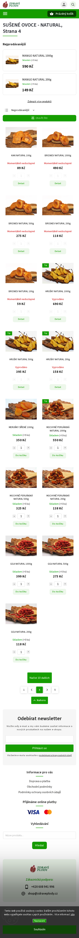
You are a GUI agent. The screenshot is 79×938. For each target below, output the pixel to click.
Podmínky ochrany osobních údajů (39, 792)
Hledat (39, 845)
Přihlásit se (39, 748)
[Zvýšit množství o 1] (28, 447)
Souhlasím (39, 929)
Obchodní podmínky (39, 787)
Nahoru (41, 700)
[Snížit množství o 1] (14, 447)
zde (73, 914)
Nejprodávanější (20, 110)
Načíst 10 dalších (40, 677)
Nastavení (39, 920)
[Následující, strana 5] (47, 690)
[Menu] (5, 13)
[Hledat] (73, 4)
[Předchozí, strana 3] (31, 690)
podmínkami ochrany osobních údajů (55, 755)
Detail (21, 183)
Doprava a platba (39, 781)
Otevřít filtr (42, 118)
